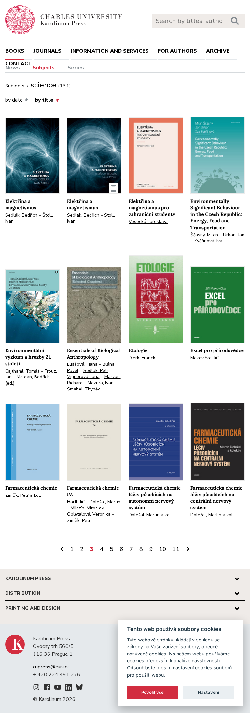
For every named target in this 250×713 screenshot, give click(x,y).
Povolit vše (152, 692)
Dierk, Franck (142, 358)
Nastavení (208, 692)
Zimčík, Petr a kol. (23, 495)
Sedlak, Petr (95, 370)
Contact (18, 63)
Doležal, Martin (105, 502)
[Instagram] (36, 688)
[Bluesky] (79, 688)
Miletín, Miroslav (87, 508)
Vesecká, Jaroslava (148, 221)
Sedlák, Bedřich (21, 215)
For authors (177, 51)
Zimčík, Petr (78, 520)
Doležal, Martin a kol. (150, 515)
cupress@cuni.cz (51, 666)
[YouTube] (57, 688)
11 (176, 549)
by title (44, 100)
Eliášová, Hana (82, 364)
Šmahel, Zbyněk (83, 389)
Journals (48, 51)
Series (75, 67)
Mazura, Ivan (101, 383)
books (14, 51)
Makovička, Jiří (204, 358)
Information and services (110, 51)
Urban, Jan (233, 235)
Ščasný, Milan (204, 235)
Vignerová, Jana (83, 377)
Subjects (44, 67)
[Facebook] (47, 688)
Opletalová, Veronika (89, 514)
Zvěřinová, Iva (208, 241)
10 (162, 549)
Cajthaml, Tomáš (22, 371)
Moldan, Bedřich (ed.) (27, 380)
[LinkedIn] (68, 688)
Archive (217, 51)
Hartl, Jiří (76, 502)
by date (14, 100)
